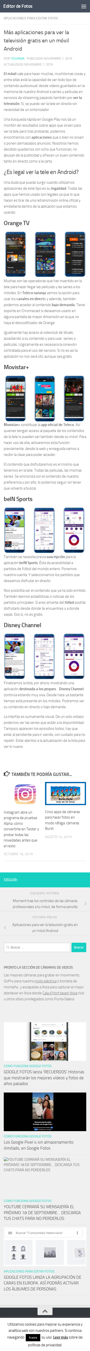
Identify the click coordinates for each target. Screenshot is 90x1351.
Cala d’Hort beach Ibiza (59, 993)
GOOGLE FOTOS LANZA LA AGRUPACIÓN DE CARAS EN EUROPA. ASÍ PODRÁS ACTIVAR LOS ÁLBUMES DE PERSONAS (42, 1283)
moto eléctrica (45, 981)
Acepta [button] (33, 1337)
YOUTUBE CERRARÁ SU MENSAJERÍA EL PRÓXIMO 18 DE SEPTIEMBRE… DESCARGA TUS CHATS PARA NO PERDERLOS (42, 1212)
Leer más (60, 1337)
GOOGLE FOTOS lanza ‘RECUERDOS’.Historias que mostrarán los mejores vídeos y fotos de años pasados (44, 1077)
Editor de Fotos (17, 6)
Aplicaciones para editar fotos (31, 18)
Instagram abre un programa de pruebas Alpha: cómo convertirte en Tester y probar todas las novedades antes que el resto (21, 829)
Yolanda (17, 58)
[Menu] (84, 6)
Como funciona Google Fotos (28, 1066)
